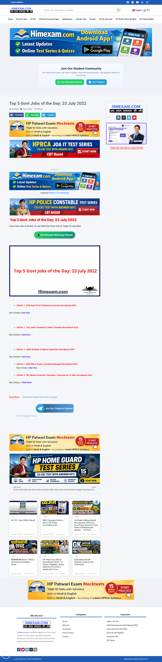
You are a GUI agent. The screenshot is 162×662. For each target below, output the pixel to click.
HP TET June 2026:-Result (23, 520)
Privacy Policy (68, 633)
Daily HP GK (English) (115, 633)
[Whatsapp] (142, 2)
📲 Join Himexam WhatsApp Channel (55, 235)
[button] (16, 115)
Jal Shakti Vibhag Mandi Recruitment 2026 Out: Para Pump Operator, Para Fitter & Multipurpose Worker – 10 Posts (86, 525)
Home (10, 19)
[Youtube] (137, 2)
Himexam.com (22, 632)
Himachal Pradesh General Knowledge (40, 397)
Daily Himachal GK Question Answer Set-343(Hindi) (84, 562)
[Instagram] (147, 2)
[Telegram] (132, 2)
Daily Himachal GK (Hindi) (117, 629)
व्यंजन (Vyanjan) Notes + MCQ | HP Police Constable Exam (53, 522)
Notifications (67, 19)
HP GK (33, 19)
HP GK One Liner (105, 19)
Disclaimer (66, 629)
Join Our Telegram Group (25, 416)
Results (93, 19)
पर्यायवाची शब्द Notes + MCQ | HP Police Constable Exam (23, 562)
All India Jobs (81, 19)
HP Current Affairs (146, 19)
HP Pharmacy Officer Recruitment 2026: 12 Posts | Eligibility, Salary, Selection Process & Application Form (53, 564)
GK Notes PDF (112, 637)
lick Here (27, 382)
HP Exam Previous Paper (49, 19)
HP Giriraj (110, 640)
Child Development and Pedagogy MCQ (122, 625)
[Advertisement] (126, 289)
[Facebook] (127, 2)
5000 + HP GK (112, 621)
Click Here (25, 313)
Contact (65, 637)
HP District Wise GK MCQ (126, 19)
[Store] (35, 649)
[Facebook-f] (19, 649)
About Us (66, 625)
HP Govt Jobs (21, 19)
